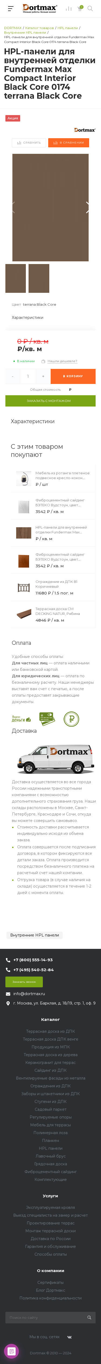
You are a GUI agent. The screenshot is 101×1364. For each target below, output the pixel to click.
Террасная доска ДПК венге (50, 1039)
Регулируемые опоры (51, 1117)
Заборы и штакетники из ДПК (50, 1093)
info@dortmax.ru (29, 993)
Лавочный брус (51, 1156)
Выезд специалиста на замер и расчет (50, 1215)
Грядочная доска (50, 1164)
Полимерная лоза (50, 1132)
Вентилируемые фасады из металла (50, 1078)
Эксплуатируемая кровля (50, 1207)
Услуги (50, 1195)
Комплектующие (50, 1179)
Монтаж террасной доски (50, 1230)
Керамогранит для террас (50, 1062)
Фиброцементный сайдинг (51, 1171)
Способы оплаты (50, 1254)
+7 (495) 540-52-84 (33, 969)
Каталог (50, 1019)
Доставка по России (51, 1238)
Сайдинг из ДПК (50, 1070)
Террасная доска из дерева (51, 1054)
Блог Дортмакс (50, 1290)
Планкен (50, 1140)
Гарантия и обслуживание (50, 1246)
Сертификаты (50, 1282)
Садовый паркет (51, 1109)
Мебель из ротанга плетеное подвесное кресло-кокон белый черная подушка (63, 478)
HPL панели (50, 1148)
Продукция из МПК (51, 1047)
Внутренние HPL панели (34, 935)
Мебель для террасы (50, 1125)
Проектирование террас (51, 1223)
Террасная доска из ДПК (50, 1031)
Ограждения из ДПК (50, 1086)
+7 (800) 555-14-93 (33, 959)
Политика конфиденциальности (50, 1298)
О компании (50, 1270)
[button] (89, 207)
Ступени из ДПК (50, 1101)
